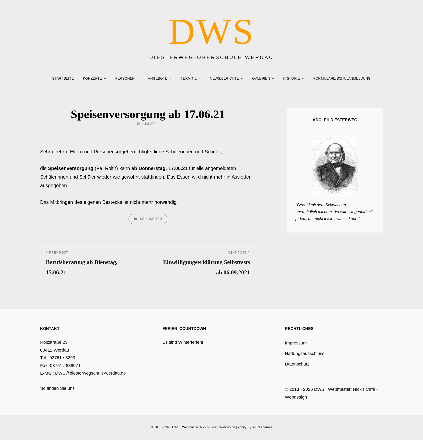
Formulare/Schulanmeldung (342, 78)
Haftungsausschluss (304, 353)
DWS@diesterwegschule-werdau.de (90, 373)
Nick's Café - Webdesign (217, 427)
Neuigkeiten (151, 219)
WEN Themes (262, 427)
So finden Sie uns (57, 388)
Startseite (63, 78)
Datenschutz (297, 364)
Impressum (296, 343)
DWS (211, 31)
